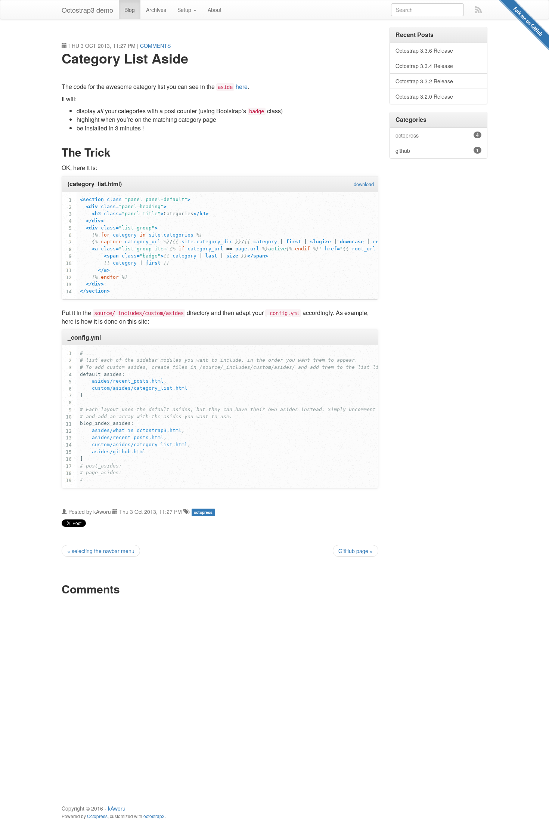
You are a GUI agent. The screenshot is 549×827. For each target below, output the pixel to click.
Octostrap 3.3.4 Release (424, 66)
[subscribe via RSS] (478, 9)
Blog (129, 9)
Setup (185, 9)
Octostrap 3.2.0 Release (424, 96)
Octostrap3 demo (87, 10)
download (364, 184)
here (242, 86)
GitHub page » (355, 551)
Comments (155, 45)
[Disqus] (220, 694)
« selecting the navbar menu (100, 551)
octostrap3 (154, 816)
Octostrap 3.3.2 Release (424, 81)
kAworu (116, 808)
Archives (156, 9)
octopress (203, 512)
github (437, 150)
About (214, 9)
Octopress (97, 816)
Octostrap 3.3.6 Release (424, 50)
